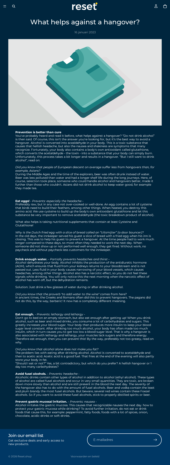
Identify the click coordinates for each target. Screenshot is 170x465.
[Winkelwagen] (165, 6)
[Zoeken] (13, 6)
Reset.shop (25, 456)
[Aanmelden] (155, 439)
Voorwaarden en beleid (85, 456)
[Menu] (5, 6)
